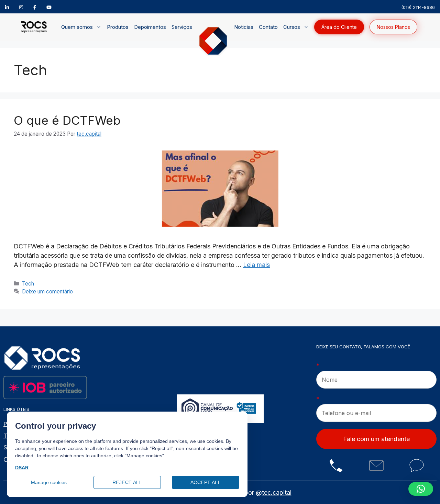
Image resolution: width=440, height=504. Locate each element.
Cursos (291, 27)
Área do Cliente (339, 27)
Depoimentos (150, 27)
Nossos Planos (393, 27)
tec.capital (277, 492)
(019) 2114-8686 (418, 7)
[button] (420, 489)
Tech (28, 283)
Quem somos (77, 27)
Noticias (243, 27)
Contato (268, 27)
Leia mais (256, 264)
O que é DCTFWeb (67, 120)
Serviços (182, 27)
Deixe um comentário (47, 291)
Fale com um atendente (376, 439)
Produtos (118, 27)
